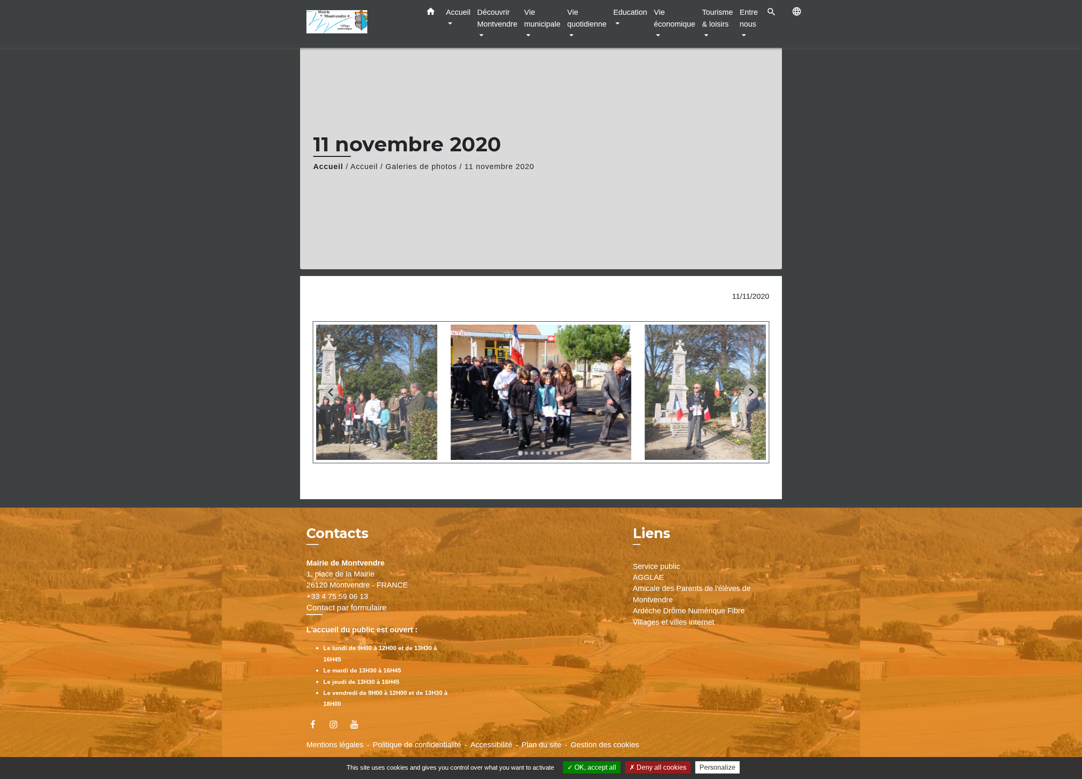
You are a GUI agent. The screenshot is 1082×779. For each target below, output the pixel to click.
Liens (651, 533)
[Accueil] (359, 24)
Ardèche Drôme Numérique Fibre (689, 611)
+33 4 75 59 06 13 (337, 596)
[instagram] (337, 724)
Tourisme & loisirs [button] (717, 18)
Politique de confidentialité (417, 745)
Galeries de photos (421, 166)
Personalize (717, 767)
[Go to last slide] (331, 392)
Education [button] (630, 12)
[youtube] (358, 724)
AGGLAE (648, 577)
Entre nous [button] (749, 18)
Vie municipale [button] (542, 18)
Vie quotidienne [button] (587, 18)
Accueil (328, 166)
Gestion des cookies (605, 745)
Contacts (337, 533)
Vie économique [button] (674, 18)
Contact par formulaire (346, 607)
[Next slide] (750, 392)
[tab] (520, 453)
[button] (431, 13)
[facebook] (316, 724)
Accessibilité (491, 745)
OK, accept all (594, 767)
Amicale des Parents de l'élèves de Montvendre (692, 594)
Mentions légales (334, 745)
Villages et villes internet (673, 622)
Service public (656, 566)
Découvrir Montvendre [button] (497, 18)
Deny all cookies (660, 767)
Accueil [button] (458, 12)
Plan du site (541, 745)
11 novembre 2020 (499, 166)
